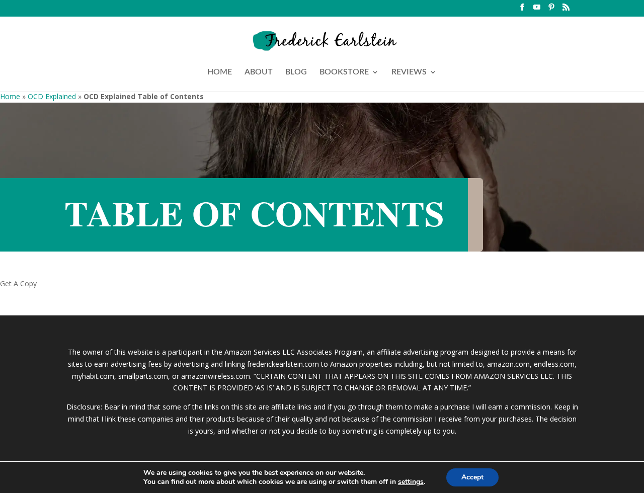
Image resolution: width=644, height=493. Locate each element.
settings (411, 481)
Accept (472, 477)
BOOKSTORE (344, 72)
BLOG (296, 72)
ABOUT (259, 72)
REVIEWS (409, 72)
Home (10, 96)
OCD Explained (52, 96)
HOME (219, 72)
